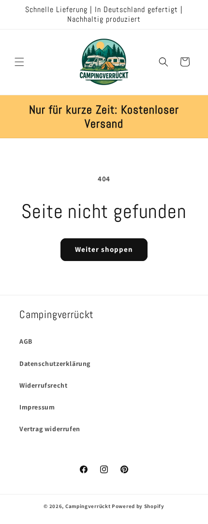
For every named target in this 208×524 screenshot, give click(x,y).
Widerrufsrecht (43, 385)
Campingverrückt (88, 506)
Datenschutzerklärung (54, 363)
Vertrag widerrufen (49, 428)
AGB (25, 341)
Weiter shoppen (104, 249)
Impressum (37, 407)
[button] (19, 62)
